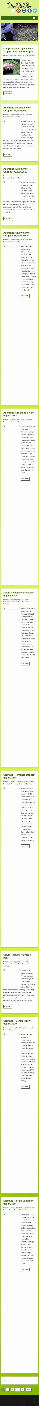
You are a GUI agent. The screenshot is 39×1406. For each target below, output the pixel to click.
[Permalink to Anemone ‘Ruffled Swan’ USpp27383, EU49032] (11, 128)
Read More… (8, 93)
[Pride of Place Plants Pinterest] (18, 10)
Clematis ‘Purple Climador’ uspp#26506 (18, 1202)
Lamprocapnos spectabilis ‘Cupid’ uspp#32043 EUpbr (18, 50)
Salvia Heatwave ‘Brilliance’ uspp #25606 (18, 594)
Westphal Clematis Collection (23, 1210)
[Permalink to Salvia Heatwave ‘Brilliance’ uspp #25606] (11, 686)
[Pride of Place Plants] (19, 5)
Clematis (12, 782)
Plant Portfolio (29, 55)
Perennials (21, 55)
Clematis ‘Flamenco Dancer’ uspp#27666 (19, 776)
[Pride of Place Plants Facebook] (29, 10)
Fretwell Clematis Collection (25, 782)
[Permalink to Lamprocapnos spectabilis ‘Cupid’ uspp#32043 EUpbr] (11, 67)
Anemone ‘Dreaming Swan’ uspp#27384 (18, 414)
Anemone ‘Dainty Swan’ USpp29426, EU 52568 (16, 234)
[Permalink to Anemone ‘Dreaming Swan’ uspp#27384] (11, 504)
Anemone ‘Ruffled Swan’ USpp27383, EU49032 (17, 109)
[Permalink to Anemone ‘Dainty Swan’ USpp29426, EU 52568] (11, 324)
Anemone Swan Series (17, 114)
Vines (30, 784)
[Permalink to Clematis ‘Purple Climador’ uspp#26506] (11, 1292)
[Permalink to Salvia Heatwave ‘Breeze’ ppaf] (11, 977)
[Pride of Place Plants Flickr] (24, 10)
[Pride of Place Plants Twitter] (35, 10)
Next (28, 1389)
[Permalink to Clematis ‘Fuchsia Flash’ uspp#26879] (11, 1112)
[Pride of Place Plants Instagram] (13, 10)
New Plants (13, 55)
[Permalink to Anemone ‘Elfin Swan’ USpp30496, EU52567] (11, 189)
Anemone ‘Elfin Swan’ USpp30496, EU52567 (15, 170)
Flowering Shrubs (15, 599)
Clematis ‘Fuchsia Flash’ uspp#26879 (17, 1022)
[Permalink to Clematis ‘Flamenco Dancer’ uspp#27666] (11, 866)
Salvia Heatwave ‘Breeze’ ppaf (17, 956)
